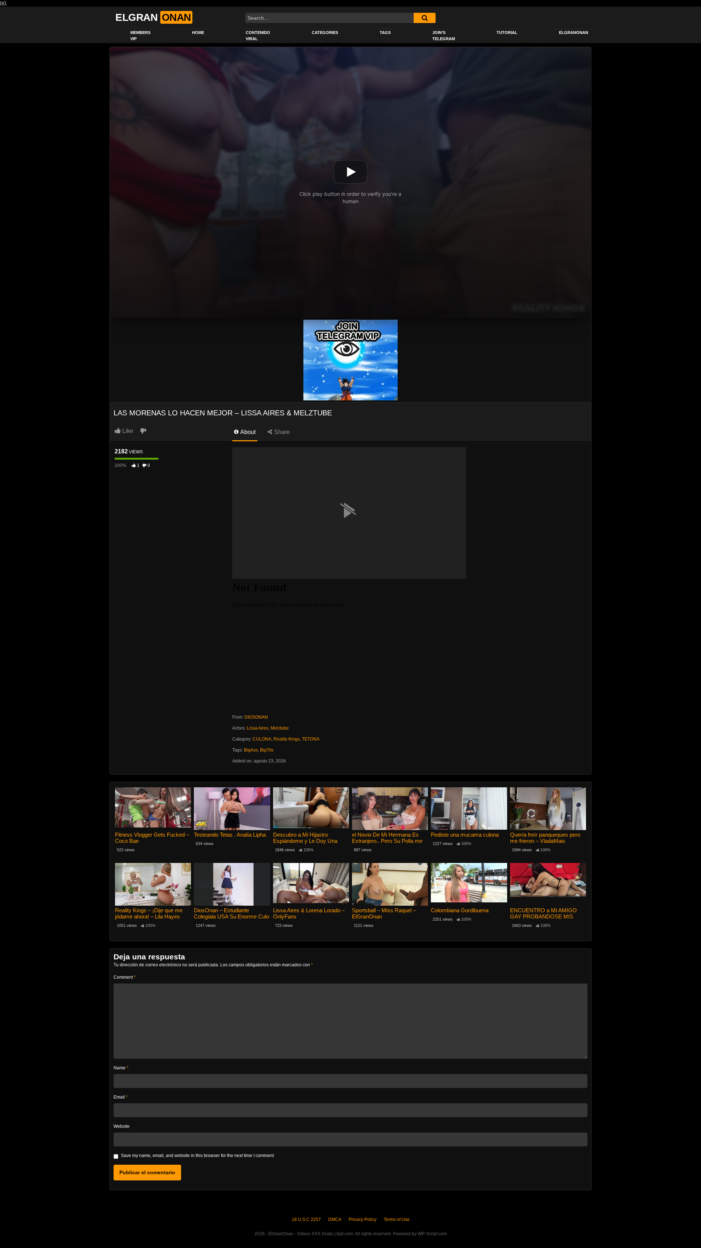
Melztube (280, 728)
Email (121, 1097)
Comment (125, 977)
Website (122, 1126)
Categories (325, 32)
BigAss (251, 750)
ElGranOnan (573, 32)
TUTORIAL (507, 32)
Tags (385, 32)
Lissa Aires (257, 728)
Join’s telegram (443, 35)
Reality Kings (286, 739)
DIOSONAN (256, 717)
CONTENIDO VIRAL (258, 35)
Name (121, 1067)
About (247, 432)
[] (425, 18)
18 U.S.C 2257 (306, 1219)
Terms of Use (397, 1219)
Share (281, 432)
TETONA (310, 739)
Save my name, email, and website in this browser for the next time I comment (197, 1155)
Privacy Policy (362, 1219)
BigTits (266, 750)
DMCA (334, 1219)
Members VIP (140, 35)
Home (198, 32)
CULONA (262, 739)
